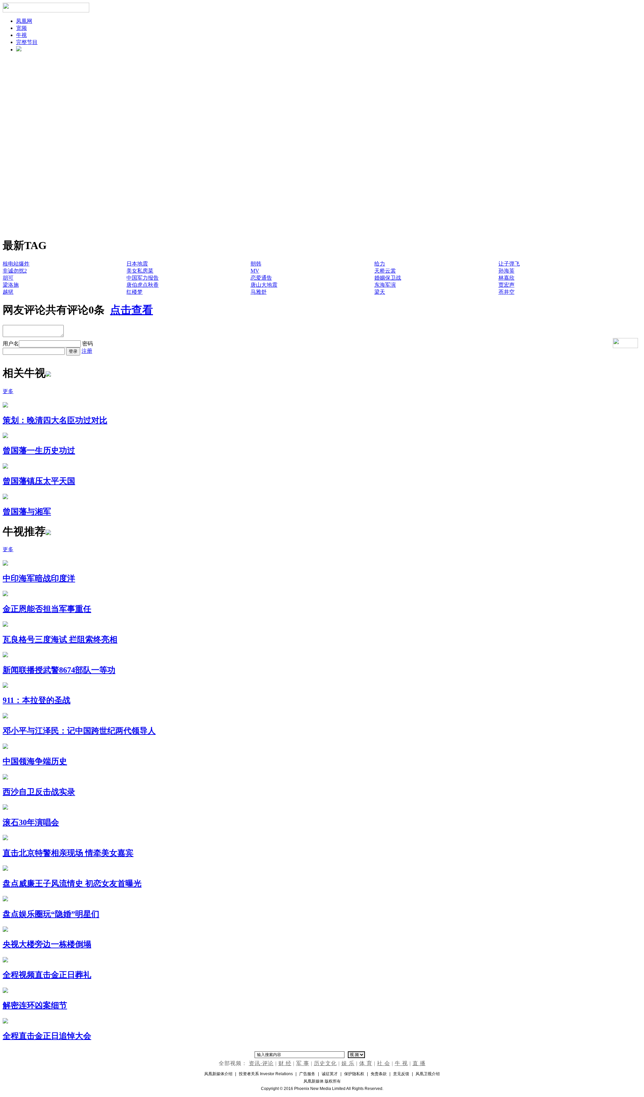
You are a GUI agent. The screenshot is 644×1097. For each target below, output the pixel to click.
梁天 (379, 292)
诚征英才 (330, 1073)
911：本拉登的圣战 (36, 700)
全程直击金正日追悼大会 (47, 1036)
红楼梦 (134, 292)
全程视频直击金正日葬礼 (47, 974)
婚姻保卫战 (387, 278)
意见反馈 (401, 1073)
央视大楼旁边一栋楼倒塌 (47, 944)
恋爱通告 (261, 278)
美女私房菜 (139, 271)
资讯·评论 (261, 1063)
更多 (8, 391)
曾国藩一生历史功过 (39, 450)
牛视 (21, 35)
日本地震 (137, 264)
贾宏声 (506, 285)
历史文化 (325, 1063)
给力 (379, 264)
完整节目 (27, 42)
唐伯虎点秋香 (142, 285)
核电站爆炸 (16, 264)
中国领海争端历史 (35, 761)
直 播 (419, 1063)
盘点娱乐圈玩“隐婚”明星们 (51, 914)
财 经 (284, 1063)
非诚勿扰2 (15, 271)
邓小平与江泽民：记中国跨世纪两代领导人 (79, 730)
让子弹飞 (509, 264)
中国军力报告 (142, 278)
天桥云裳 (385, 271)
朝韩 (256, 264)
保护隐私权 (354, 1073)
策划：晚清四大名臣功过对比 (55, 420)
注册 (87, 351)
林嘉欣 (506, 278)
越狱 (8, 292)
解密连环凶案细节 (35, 1005)
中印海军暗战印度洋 (39, 578)
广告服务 (307, 1073)
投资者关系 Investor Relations (266, 1073)
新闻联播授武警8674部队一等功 (59, 670)
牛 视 (401, 1063)
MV (255, 271)
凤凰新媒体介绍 (218, 1073)
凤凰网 (24, 21)
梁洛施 (11, 285)
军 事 (302, 1063)
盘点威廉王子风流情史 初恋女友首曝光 (72, 883)
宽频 (21, 28)
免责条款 (379, 1073)
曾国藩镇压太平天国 (39, 481)
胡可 (8, 278)
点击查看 (131, 310)
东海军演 (385, 285)
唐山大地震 (264, 285)
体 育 (365, 1063)
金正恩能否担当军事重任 (47, 609)
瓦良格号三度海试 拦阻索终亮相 (60, 639)
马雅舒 (259, 292)
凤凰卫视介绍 (428, 1073)
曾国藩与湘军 (27, 511)
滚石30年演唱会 (31, 822)
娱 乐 (348, 1063)
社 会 (383, 1063)
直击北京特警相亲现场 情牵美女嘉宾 (68, 853)
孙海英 (506, 271)
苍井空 (506, 292)
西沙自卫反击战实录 (39, 792)
